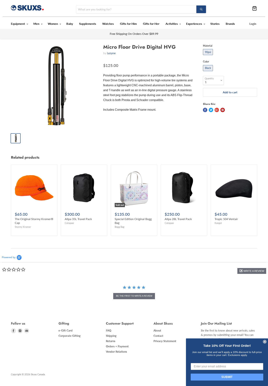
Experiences (194, 23)
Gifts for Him (128, 23)
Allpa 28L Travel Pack (178, 219)
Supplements (87, 23)
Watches (108, 23)
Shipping (111, 335)
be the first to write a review (134, 296)
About (157, 330)
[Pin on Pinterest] (222, 110)
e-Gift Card (66, 330)
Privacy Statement (165, 341)
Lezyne (111, 53)
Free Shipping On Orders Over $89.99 (134, 33)
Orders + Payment (117, 346)
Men (36, 23)
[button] (251, 271)
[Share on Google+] (217, 110)
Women (53, 23)
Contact (158, 335)
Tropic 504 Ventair (226, 219)
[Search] (201, 9)
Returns (110, 341)
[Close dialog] (265, 342)
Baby (69, 23)
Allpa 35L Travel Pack (78, 219)
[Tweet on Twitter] (211, 110)
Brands (230, 23)
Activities (172, 23)
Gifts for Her (151, 23)
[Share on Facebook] (205, 110)
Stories (215, 23)
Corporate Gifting (70, 335)
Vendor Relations (116, 351)
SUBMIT (227, 377)
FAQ (108, 330)
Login (252, 23)
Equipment (18, 23)
